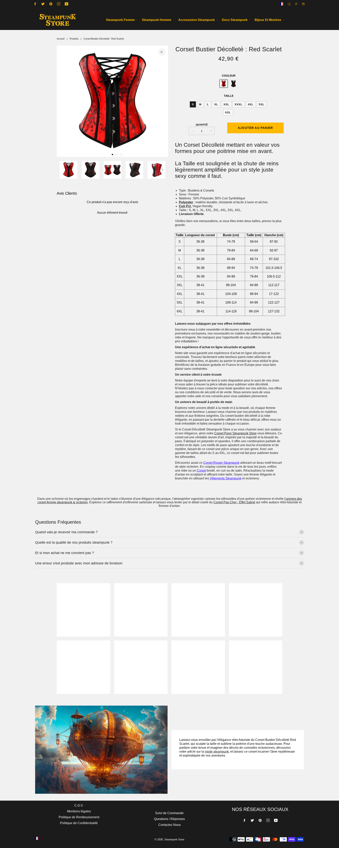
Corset (201, 470)
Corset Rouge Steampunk (221, 462)
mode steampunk (217, 751)
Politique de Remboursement (79, 817)
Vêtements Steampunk (225, 478)
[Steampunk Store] (57, 20)
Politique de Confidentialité (79, 823)
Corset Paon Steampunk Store (235, 433)
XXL (226, 104)
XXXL (238, 104)
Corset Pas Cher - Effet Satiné (234, 502)
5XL (261, 104)
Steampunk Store (174, 839)
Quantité (202, 124)
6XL (228, 112)
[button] (112, 154)
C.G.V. (78, 805)
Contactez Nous (169, 824)
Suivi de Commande (169, 813)
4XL (250, 104)
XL (216, 104)
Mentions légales (79, 811)
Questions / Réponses (169, 819)
